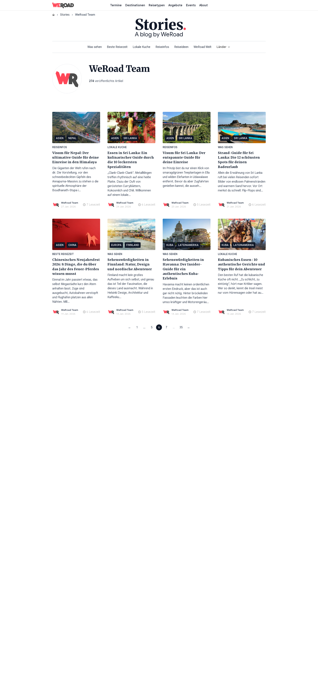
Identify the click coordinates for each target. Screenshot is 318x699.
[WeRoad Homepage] (63, 5)
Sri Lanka (130, 138)
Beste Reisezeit (117, 47)
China (72, 245)
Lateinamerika (188, 245)
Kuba (169, 245)
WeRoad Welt (202, 47)
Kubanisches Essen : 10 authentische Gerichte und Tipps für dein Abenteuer (241, 264)
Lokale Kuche (141, 47)
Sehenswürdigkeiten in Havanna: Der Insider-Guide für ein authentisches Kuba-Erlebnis (183, 269)
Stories (65, 15)
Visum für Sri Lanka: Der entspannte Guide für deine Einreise (184, 157)
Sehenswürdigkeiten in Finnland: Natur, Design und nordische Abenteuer (129, 264)
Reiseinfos (162, 47)
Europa (116, 245)
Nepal (72, 138)
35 (181, 327)
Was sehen (94, 47)
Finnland (132, 245)
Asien (59, 138)
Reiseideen (181, 47)
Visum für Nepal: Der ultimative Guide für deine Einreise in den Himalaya (75, 157)
